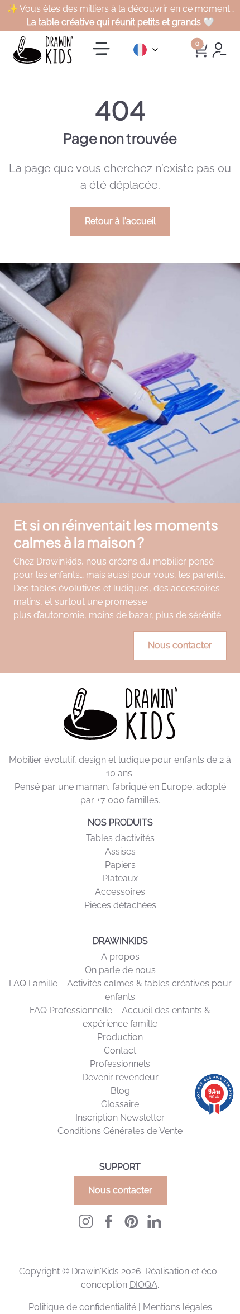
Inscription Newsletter (120, 1117)
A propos (120, 956)
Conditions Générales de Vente (120, 1131)
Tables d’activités (120, 838)
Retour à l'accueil (120, 221)
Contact (120, 1050)
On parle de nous (120, 970)
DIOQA (143, 1284)
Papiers (120, 865)
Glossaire (120, 1104)
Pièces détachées (120, 905)
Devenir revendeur (120, 1077)
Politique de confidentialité (83, 1307)
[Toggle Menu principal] (101, 50)
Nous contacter (180, 645)
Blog (120, 1090)
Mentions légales (177, 1307)
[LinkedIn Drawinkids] (154, 1221)
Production (120, 1037)
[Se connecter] (219, 49)
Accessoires (120, 891)
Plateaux (120, 878)
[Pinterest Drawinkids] (131, 1221)
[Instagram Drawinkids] (86, 1221)
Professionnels (120, 1064)
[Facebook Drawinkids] (109, 1221)
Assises (120, 851)
